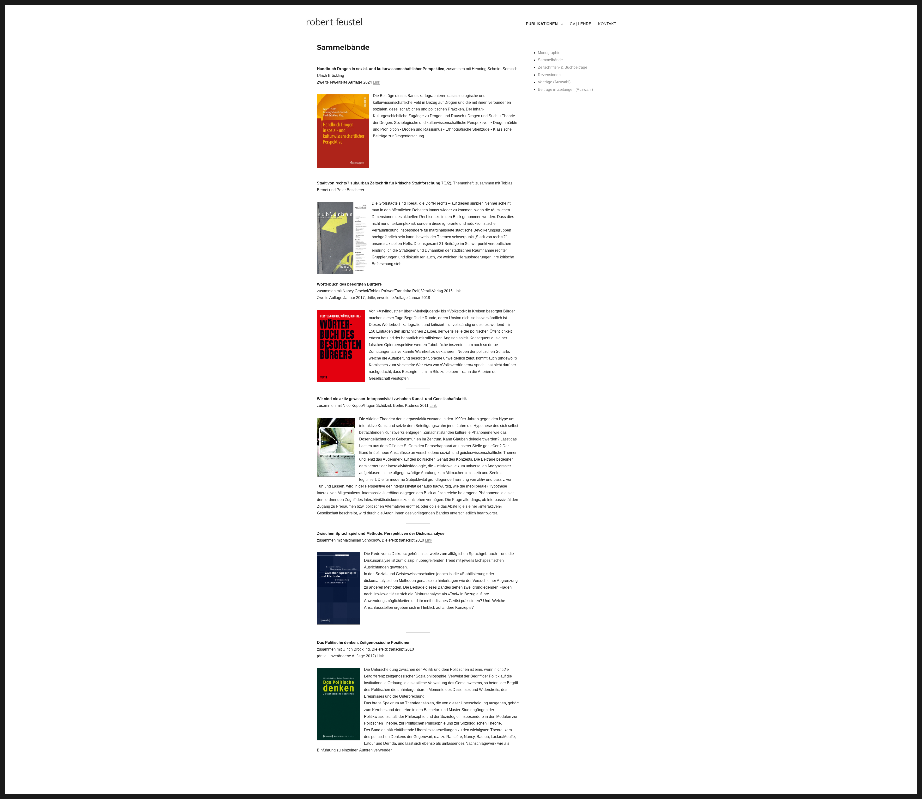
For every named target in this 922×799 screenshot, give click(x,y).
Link (376, 82)
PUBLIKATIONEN (542, 24)
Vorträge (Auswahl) (554, 82)
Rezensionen (549, 75)
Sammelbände (550, 60)
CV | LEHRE (580, 24)
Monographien (550, 53)
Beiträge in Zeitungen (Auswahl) (565, 89)
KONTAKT (607, 24)
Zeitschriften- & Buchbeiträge (562, 67)
